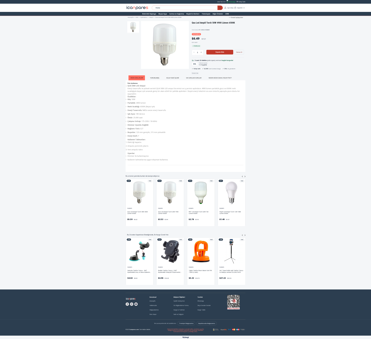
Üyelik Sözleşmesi (179, 301)
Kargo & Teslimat (179, 310)
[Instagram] (131, 304)
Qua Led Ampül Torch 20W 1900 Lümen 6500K (168, 212)
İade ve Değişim (179, 314)
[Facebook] (127, 304)
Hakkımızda (153, 305)
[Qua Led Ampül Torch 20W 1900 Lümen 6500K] (170, 192)
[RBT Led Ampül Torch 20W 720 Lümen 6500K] (200, 192)
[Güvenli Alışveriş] (229, 329)
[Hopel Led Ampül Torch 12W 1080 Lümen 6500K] (231, 192)
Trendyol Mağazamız (186, 323)
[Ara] (220, 8)
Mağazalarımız (154, 310)
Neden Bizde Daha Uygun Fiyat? (220, 78)
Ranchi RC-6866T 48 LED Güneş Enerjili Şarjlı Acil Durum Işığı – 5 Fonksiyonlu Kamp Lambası (236, 271)
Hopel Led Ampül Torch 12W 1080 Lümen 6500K (230, 212)
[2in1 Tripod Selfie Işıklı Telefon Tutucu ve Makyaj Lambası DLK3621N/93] (176, 251)
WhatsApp (232, 2)
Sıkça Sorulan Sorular (204, 305)
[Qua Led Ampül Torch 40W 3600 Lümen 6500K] (139, 192)
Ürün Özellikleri (136, 78)
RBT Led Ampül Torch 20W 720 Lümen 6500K (198, 212)
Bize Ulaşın (153, 314)
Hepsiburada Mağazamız (206, 323)
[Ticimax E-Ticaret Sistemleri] (185, 338)
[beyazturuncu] (133, 299)
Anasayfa (152, 301)
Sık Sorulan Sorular (193, 78)
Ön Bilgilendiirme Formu (181, 305)
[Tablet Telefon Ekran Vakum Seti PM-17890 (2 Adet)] (145, 251)
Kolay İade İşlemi (172, 78)
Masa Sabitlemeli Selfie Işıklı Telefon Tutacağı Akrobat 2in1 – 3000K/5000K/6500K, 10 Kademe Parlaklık (206, 271)
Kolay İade (241, 2)
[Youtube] (136, 304)
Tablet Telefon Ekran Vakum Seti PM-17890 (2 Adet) (145, 271)
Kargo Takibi (201, 310)
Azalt (194, 52)
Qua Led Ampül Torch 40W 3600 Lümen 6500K (137, 212)
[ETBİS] (233, 302)
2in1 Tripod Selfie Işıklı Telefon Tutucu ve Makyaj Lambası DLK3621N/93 (176, 271)
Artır (201, 52)
